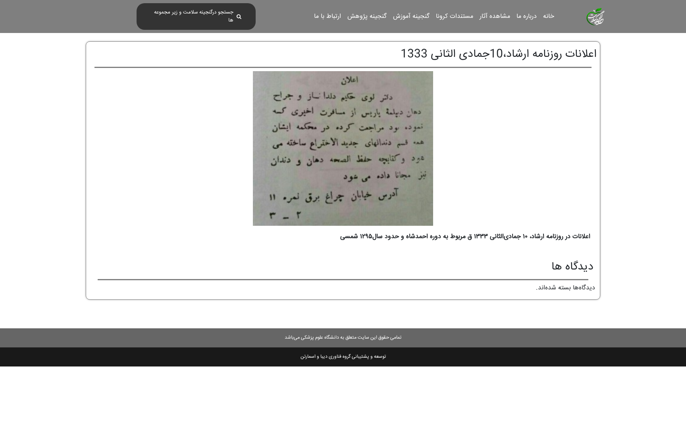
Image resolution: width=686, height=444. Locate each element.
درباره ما (526, 16)
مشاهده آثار (495, 16)
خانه (548, 16)
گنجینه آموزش (411, 16)
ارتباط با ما (327, 16)
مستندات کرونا (454, 16)
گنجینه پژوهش (367, 16)
